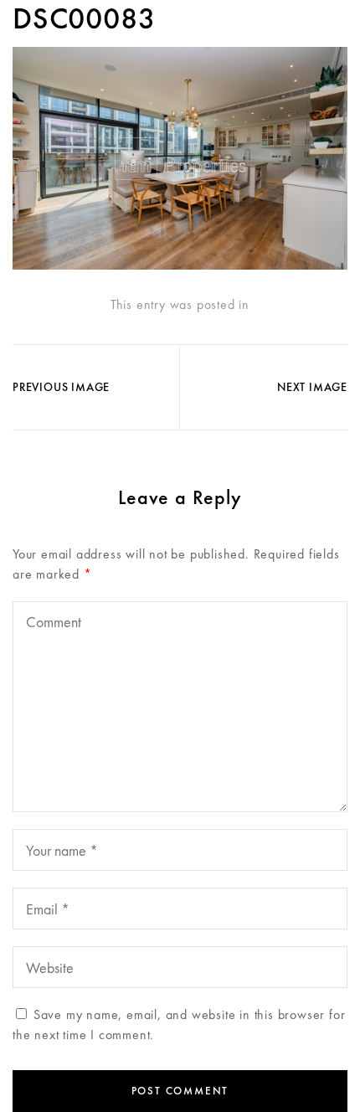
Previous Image (61, 386)
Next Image (312, 386)
